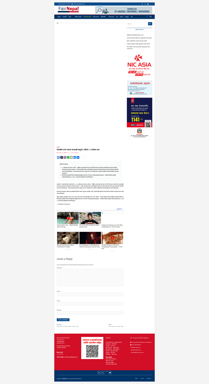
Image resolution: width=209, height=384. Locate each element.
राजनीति (65, 17)
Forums (142, 378)
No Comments (75, 152)
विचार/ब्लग (111, 17)
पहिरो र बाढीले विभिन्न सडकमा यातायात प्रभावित (137, 41)
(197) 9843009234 (136, 344)
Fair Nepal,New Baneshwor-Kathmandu (141, 342)
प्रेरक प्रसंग (96, 17)
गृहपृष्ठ (59, 17)
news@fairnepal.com (135, 350)
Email (58, 300)
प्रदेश (69, 17)
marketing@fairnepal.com (137, 352)
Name (59, 291)
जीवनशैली (103, 17)
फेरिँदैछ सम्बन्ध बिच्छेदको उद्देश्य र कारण (135, 35)
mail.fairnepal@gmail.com (79, 4)
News (58, 146)
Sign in (136, 378)
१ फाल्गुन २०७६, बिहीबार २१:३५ (64, 152)
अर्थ (117, 17)
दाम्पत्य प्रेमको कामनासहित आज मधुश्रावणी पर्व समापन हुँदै (139, 38)
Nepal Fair (65, 378)
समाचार (121, 17)
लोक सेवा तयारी (87, 17)
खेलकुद (127, 17)
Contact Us (149, 378)
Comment (60, 267)
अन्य (132, 17)
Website (59, 310)
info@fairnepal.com (135, 347)
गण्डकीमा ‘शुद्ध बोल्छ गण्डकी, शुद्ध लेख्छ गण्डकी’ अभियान (138, 44)
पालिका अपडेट (78, 17)
